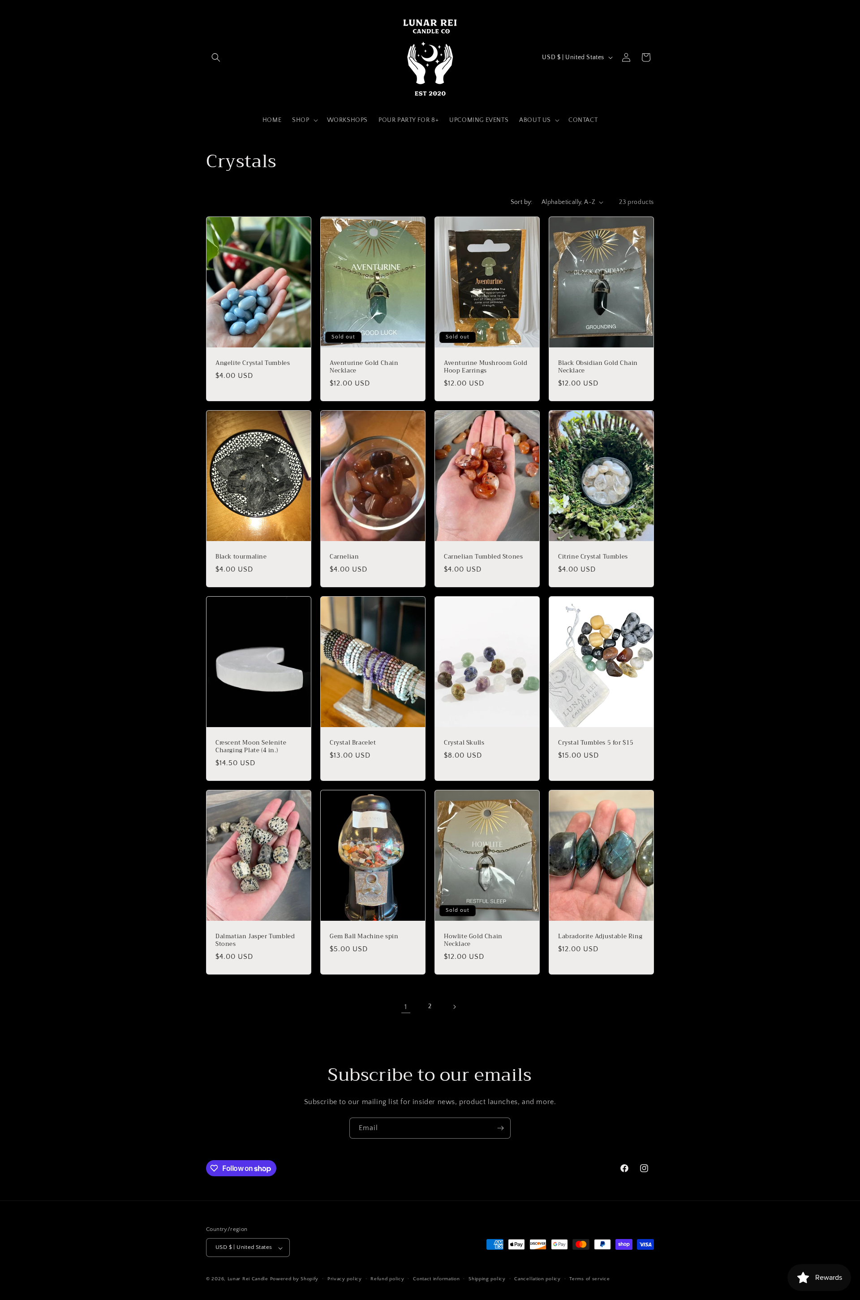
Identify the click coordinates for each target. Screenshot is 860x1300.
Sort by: (522, 202)
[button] (216, 57)
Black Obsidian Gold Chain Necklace (598, 367)
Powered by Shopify (294, 1279)
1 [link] (405, 1007)
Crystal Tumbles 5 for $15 (596, 743)
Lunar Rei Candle (248, 1279)
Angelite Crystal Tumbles (252, 363)
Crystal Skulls (464, 743)
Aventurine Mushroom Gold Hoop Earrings (485, 367)
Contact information (436, 1279)
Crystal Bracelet (353, 743)
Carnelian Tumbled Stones (483, 557)
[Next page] (454, 1007)
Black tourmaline (241, 557)
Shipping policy (487, 1279)
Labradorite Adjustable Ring (600, 936)
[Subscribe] (500, 1128)
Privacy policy (344, 1279)
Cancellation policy (537, 1279)
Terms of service (589, 1279)
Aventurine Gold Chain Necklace (364, 367)
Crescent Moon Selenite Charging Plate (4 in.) (250, 746)
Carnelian (344, 557)
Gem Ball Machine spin (364, 936)
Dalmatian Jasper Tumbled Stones (255, 940)
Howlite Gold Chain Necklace (473, 940)
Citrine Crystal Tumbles (593, 557)
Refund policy (387, 1279)
